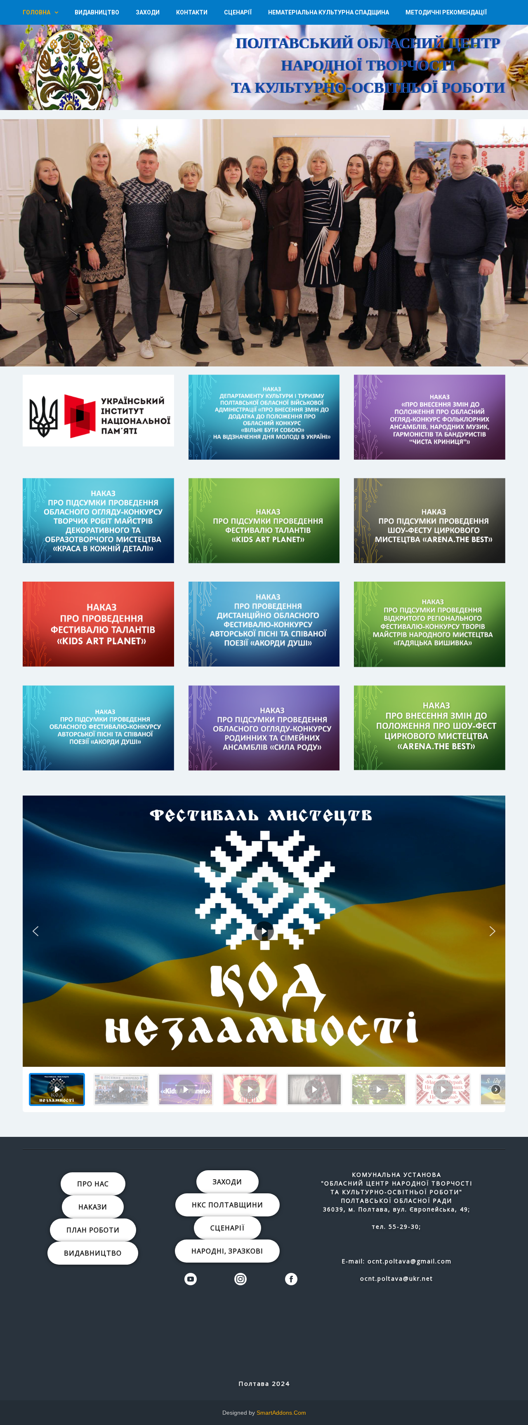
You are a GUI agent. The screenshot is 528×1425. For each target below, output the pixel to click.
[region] (264, 55)
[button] (345, 52)
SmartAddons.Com (281, 1412)
